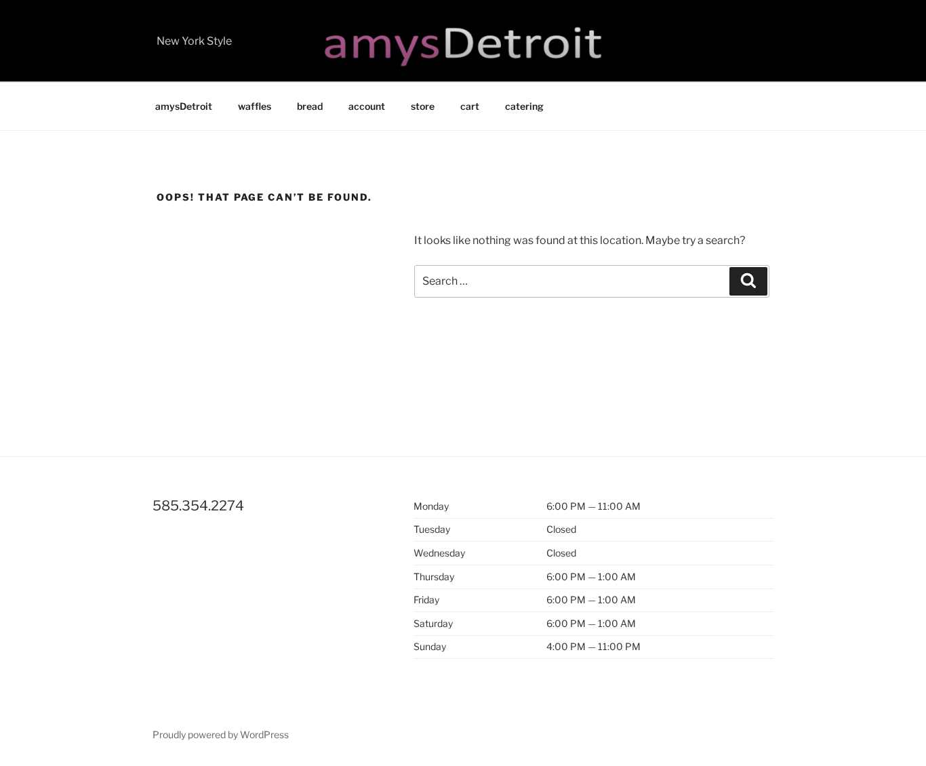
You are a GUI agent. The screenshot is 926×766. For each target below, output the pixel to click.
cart (469, 106)
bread (310, 106)
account (366, 106)
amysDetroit (183, 106)
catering (524, 106)
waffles (254, 106)
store (423, 106)
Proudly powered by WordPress (221, 734)
